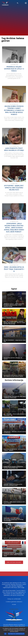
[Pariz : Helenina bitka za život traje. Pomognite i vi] (14, 255)
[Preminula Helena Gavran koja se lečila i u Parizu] (14, 54)
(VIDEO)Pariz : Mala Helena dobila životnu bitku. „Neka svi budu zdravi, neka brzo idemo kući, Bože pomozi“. (14, 227)
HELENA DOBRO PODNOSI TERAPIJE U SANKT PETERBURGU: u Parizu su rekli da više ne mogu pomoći (14, 110)
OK (5, 633)
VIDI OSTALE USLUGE (14, 562)
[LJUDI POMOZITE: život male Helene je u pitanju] (14, 136)
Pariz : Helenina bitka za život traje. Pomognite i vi (14, 269)
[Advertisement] (14, 20)
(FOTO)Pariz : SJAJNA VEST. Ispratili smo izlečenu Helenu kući (14, 188)
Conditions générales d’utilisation (14, 601)
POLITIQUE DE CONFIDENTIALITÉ (16, 633)
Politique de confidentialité (14, 599)
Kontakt (14, 604)
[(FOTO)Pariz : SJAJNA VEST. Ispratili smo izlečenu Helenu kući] (14, 173)
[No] (26, 631)
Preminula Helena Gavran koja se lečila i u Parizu (14, 69)
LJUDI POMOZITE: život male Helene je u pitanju (14, 149)
